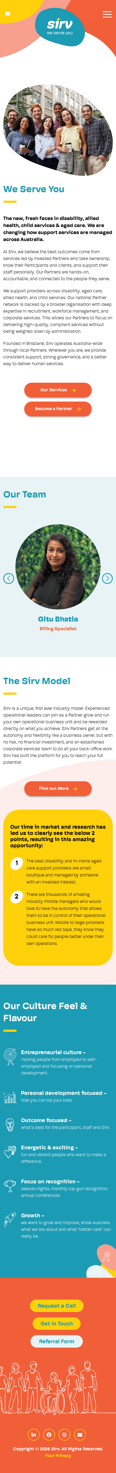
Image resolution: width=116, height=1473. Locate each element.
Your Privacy (58, 1456)
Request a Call (57, 1306)
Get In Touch (56, 1324)
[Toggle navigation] (107, 14)
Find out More (54, 789)
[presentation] (8, 578)
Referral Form (56, 1342)
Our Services (53, 390)
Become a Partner (53, 409)
